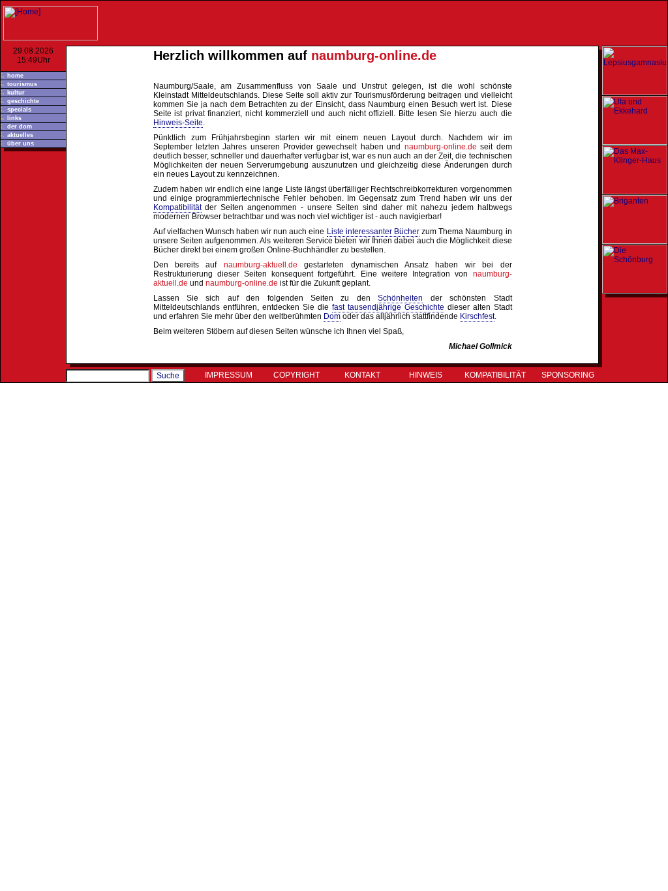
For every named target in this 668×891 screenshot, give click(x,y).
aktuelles (20, 135)
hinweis (425, 375)
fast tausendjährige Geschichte (388, 307)
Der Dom (19, 126)
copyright (296, 375)
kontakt (362, 375)
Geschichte (23, 101)
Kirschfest (477, 316)
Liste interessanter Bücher (373, 231)
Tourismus (22, 84)
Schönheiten (400, 298)
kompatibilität (495, 375)
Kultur (16, 92)
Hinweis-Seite (178, 122)
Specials (19, 109)
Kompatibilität (177, 207)
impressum (228, 375)
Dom (332, 316)
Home (15, 75)
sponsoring (567, 375)
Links (14, 118)
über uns (20, 143)
